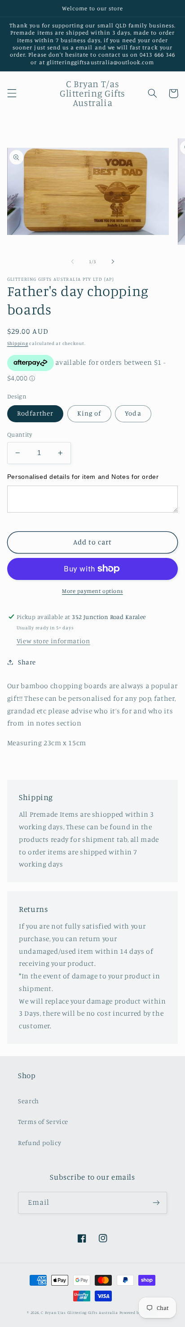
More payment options (92, 591)
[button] (11, 93)
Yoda (133, 413)
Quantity (19, 434)
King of (89, 413)
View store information (53, 641)
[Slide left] (72, 261)
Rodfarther (35, 413)
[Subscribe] (156, 1203)
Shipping (17, 343)
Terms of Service (43, 1121)
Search (28, 1101)
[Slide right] (113, 261)
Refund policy (39, 1142)
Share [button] (27, 662)
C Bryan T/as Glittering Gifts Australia (79, 1312)
